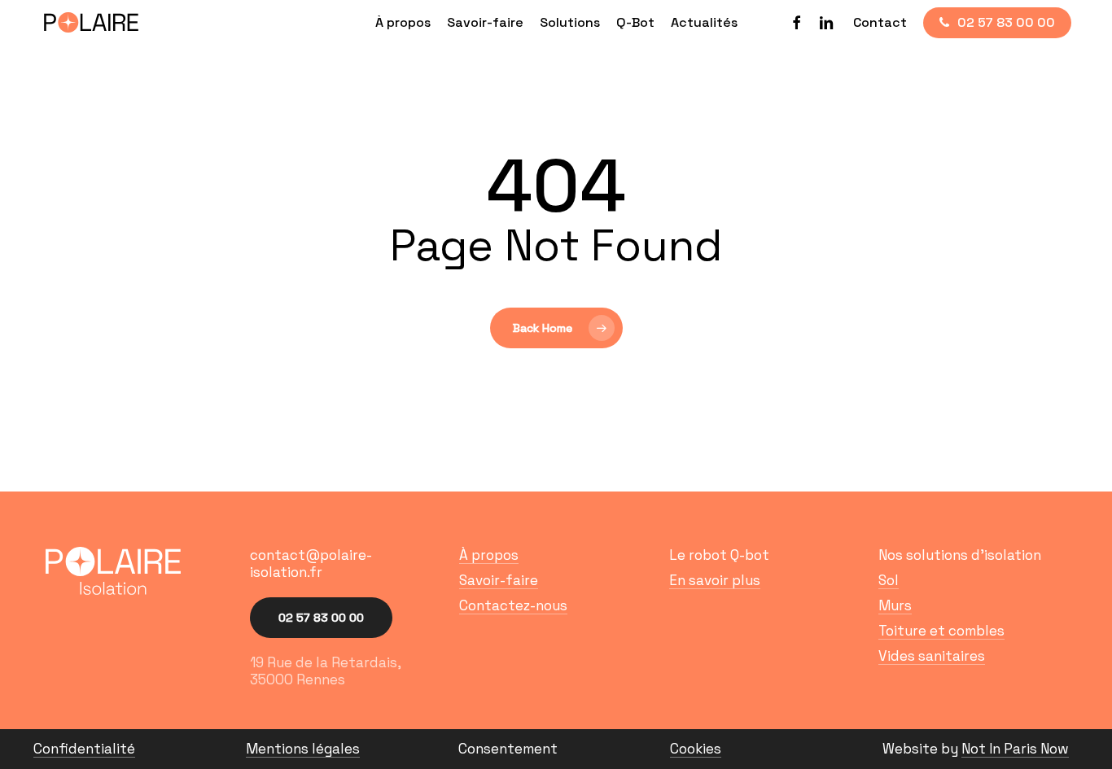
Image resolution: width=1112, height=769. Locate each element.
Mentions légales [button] (303, 749)
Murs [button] (895, 605)
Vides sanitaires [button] (931, 656)
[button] (346, 564)
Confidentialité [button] (84, 749)
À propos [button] (489, 555)
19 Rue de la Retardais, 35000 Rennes (325, 670)
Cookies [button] (695, 749)
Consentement (508, 749)
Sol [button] (888, 580)
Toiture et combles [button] (941, 631)
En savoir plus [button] (714, 580)
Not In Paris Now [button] (1015, 749)
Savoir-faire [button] (498, 580)
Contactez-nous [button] (513, 605)
